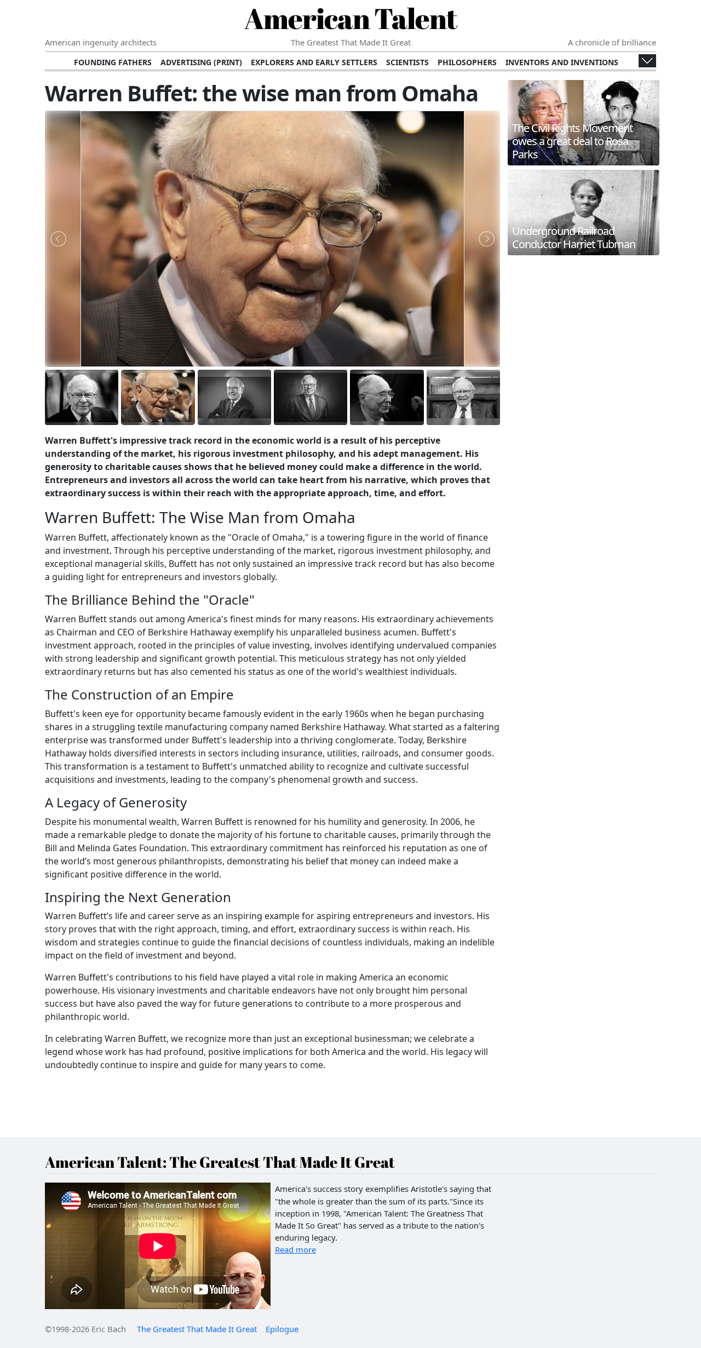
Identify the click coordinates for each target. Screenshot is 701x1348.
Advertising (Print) (201, 62)
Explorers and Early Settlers (314, 62)
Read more (295, 1249)
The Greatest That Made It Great (197, 1328)
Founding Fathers (113, 62)
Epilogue (282, 1328)
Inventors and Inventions (561, 62)
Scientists (407, 62)
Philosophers (467, 62)
